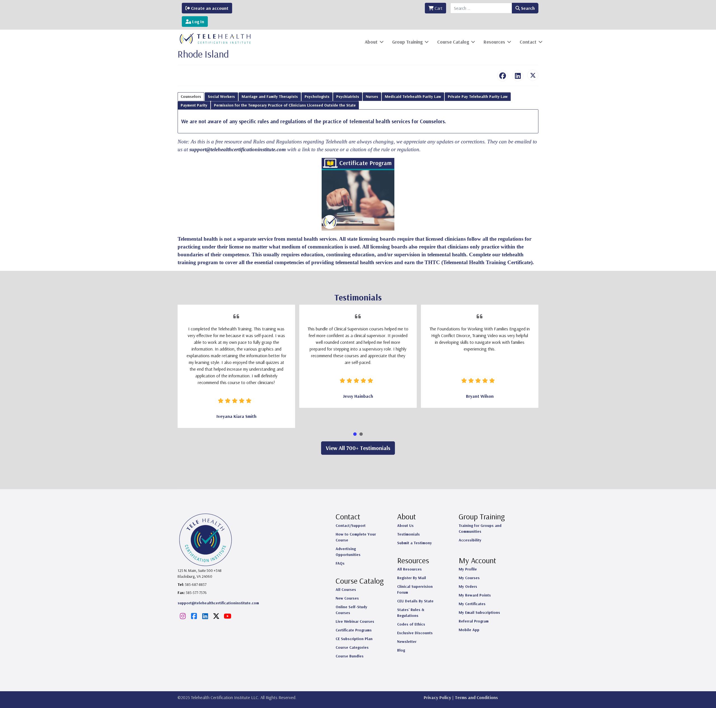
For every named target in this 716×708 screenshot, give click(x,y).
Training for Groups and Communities (480, 528)
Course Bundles (350, 656)
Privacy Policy (437, 697)
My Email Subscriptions (479, 612)
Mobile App (469, 629)
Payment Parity (194, 105)
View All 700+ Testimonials (358, 447)
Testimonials (408, 534)
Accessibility (470, 540)
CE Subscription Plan (354, 638)
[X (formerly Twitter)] (532, 75)
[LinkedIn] (517, 75)
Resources (494, 42)
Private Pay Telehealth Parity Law (478, 96)
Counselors (191, 96)
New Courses (347, 598)
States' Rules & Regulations (410, 612)
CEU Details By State (415, 600)
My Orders (468, 586)
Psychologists (317, 96)
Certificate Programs (354, 630)
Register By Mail (411, 577)
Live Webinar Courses (355, 621)
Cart (438, 8)
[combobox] (481, 8)
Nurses (372, 96)
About (371, 42)
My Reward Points (475, 595)
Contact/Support (351, 525)
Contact (528, 42)
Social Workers (221, 96)
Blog (401, 650)
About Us (405, 525)
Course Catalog (453, 42)
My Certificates (472, 603)
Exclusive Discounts (415, 632)
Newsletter (406, 641)
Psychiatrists (347, 96)
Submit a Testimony (414, 542)
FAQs (340, 563)
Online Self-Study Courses (351, 609)
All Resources (409, 569)
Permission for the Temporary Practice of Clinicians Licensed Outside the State (285, 105)
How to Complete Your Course (356, 537)
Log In (197, 21)
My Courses (469, 577)
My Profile (468, 569)
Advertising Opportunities (348, 551)
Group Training (407, 42)
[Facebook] (502, 75)
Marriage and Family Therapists (270, 96)
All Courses (346, 589)
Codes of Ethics (411, 624)
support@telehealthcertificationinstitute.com (237, 149)
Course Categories (352, 647)
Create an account (209, 8)
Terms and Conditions (476, 697)
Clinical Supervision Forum (415, 589)
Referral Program (474, 621)
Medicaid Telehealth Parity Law (413, 96)
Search (527, 8)
